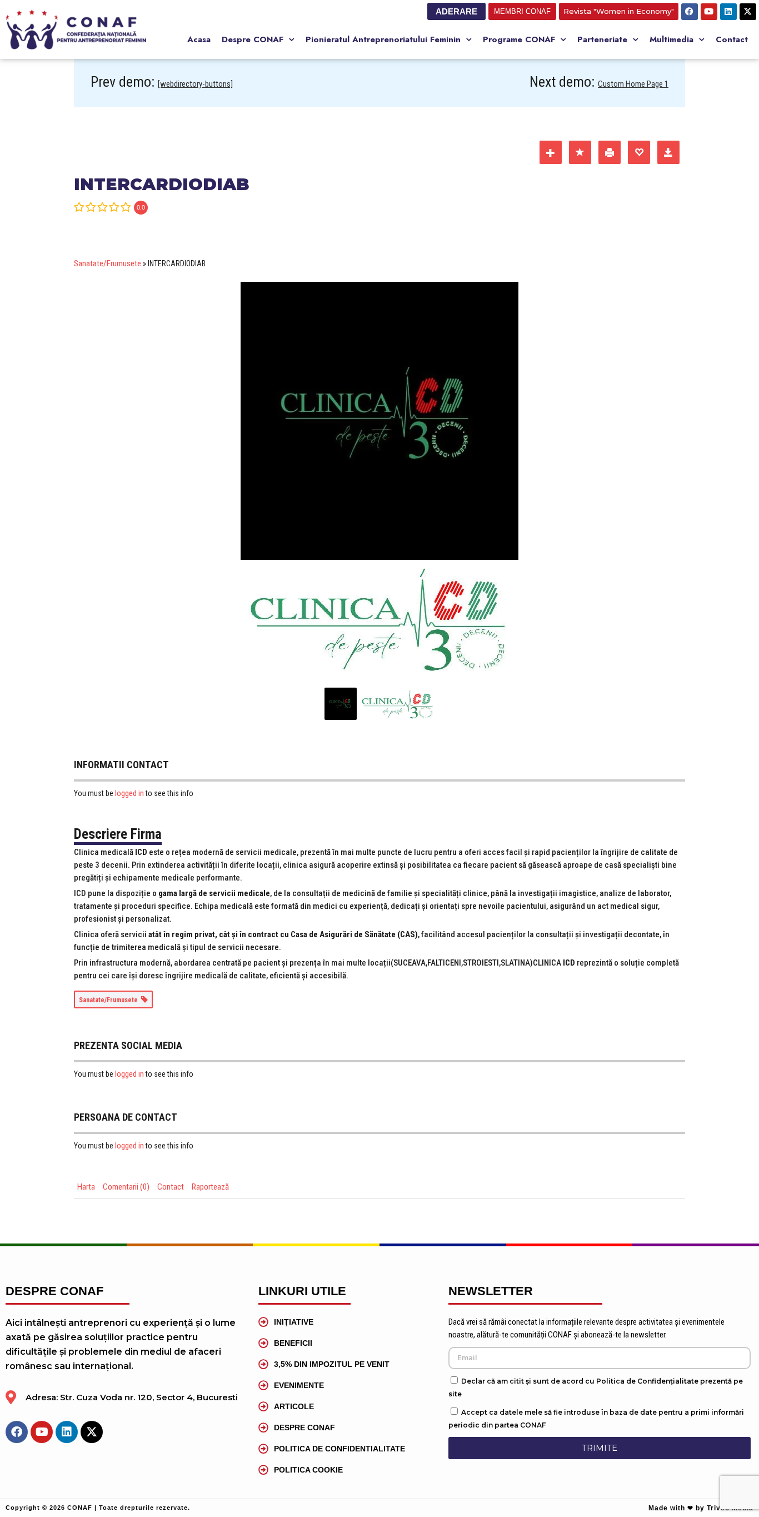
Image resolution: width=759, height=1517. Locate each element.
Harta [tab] (86, 1187)
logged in (129, 793)
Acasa (199, 39)
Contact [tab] (170, 1187)
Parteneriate (602, 39)
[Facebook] (689, 11)
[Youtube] (709, 11)
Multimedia (671, 39)
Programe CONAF (519, 39)
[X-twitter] (748, 11)
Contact (732, 39)
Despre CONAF (252, 39)
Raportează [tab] (210, 1187)
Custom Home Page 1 (633, 84)
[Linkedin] (728, 11)
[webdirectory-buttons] (195, 84)
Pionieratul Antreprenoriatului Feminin (383, 39)
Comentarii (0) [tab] (126, 1187)
